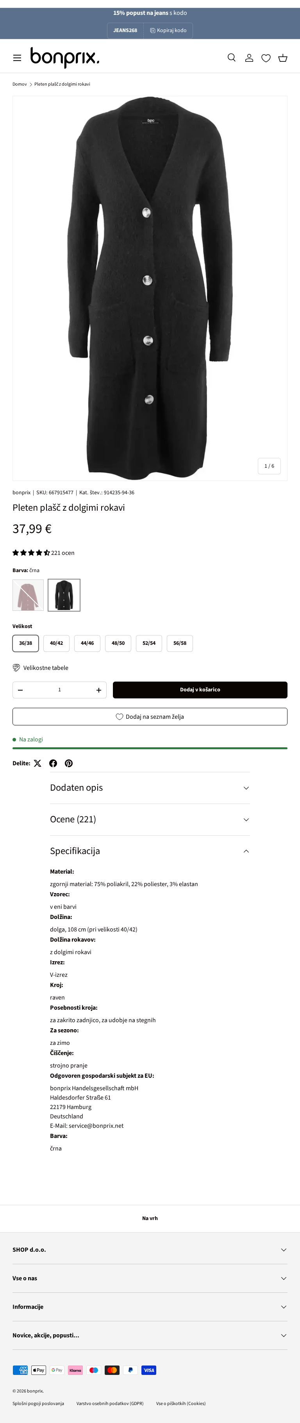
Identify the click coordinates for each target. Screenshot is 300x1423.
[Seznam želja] (266, 58)
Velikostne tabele (45, 668)
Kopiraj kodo (172, 30)
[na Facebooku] (53, 763)
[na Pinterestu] (69, 763)
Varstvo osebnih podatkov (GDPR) (110, 1403)
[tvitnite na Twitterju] (37, 763)
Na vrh (150, 1218)
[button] (282, 57)
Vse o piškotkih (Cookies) (181, 1403)
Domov (19, 84)
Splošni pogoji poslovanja (38, 1403)
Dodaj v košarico (200, 690)
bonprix (21, 493)
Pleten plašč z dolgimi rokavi (62, 84)
